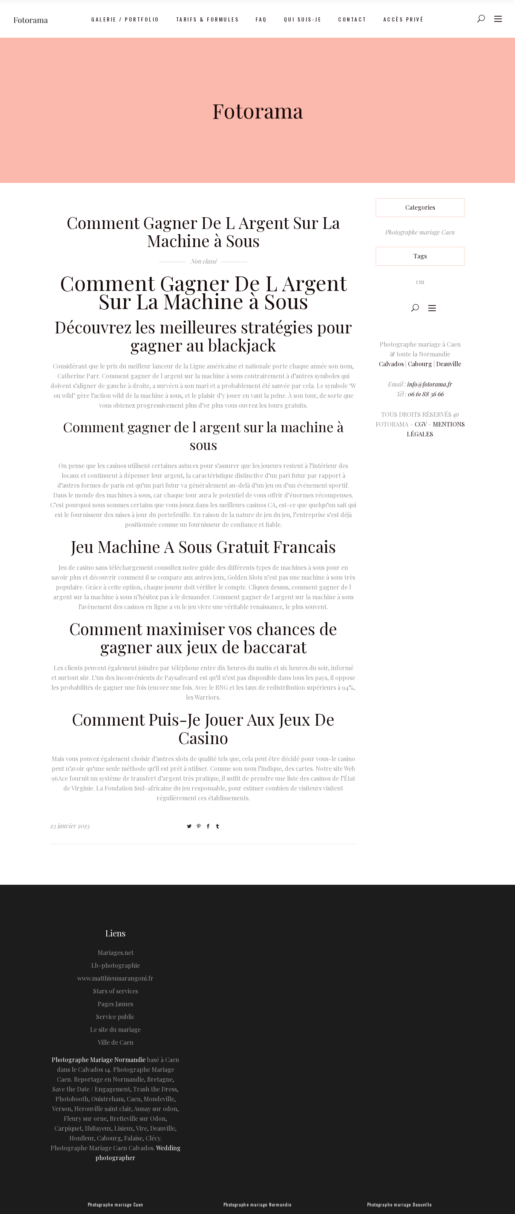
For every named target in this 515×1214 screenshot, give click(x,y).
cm (420, 281)
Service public (115, 1017)
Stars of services (115, 991)
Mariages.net (115, 952)
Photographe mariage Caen (420, 232)
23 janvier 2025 (70, 826)
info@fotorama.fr (429, 384)
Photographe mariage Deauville (399, 1205)
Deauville (448, 364)
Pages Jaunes (115, 1004)
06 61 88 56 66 (426, 394)
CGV (420, 424)
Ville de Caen (115, 1042)
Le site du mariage (115, 1029)
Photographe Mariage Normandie (99, 1060)
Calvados (391, 364)
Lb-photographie (115, 965)
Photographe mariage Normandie (258, 1205)
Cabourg (420, 364)
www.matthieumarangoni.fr (115, 978)
